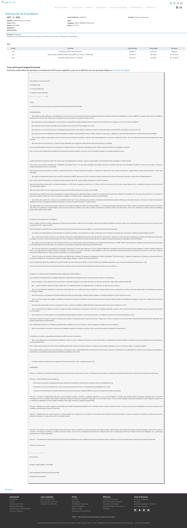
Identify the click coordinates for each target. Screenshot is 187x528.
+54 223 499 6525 (143, 523)
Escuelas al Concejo (141, 506)
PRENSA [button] (89, 7)
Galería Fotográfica (78, 506)
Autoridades (14, 499)
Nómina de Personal (16, 506)
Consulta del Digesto (121, 70)
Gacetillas (75, 499)
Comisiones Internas (16, 504)
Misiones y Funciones (110, 499)
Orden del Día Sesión (48, 499)
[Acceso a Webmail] (181, 7)
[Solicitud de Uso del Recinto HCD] (177, 7)
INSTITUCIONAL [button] (63, 7)
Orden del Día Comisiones (49, 501)
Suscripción (76, 501)
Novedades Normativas (111, 504)
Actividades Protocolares (80, 504)
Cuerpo (12, 501)
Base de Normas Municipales (113, 501)
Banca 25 (137, 501)
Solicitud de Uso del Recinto (81, 511)
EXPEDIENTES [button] (137, 7)
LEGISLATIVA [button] (77, 7)
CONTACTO (151, 7)
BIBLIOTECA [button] (101, 7)
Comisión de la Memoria (49, 504)
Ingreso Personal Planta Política (20, 508)
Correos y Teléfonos (16, 511)
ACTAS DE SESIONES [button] (119, 7)
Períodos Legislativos (141, 499)
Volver (10, 490)
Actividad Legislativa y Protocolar (145, 504)
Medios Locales (77, 508)
